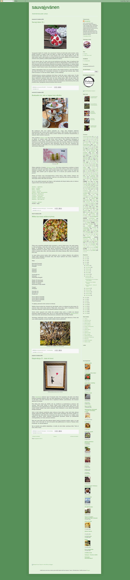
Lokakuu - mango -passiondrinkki (39, 192)
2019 (85, 299)
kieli (92, 169)
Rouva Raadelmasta (89, 549)
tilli (88, 244)
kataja (84, 166)
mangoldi (85, 186)
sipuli (97, 234)
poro (92, 210)
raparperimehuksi (74, 313)
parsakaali (89, 204)
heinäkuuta (87, 274)
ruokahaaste (85, 227)
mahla (96, 184)
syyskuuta (87, 270)
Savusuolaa (87, 402)
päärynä (90, 219)
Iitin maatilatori (87, 325)
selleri (94, 231)
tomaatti (93, 244)
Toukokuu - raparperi (37, 202)
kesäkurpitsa (85, 169)
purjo (84, 216)
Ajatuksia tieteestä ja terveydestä (89, 442)
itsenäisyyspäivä (92, 151)
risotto (96, 222)
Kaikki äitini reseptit (89, 431)
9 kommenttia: (50, 87)
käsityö (84, 176)
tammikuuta (88, 295)
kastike (93, 165)
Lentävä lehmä (87, 329)
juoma (96, 155)
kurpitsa (96, 174)
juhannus (94, 154)
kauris (94, 166)
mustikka (85, 193)
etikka (95, 140)
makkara (89, 185)
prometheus (88, 212)
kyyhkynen (93, 175)
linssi (84, 182)
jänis (92, 158)
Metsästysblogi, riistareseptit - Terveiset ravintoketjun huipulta (91, 410)
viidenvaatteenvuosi (87, 250)
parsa (84, 203)
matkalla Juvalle (43, 137)
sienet (88, 232)
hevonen (86, 147)
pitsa (94, 209)
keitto (84, 167)
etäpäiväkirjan (38, 397)
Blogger (88, 570)
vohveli (84, 251)
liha (94, 181)
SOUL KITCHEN (88, 521)
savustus (96, 230)
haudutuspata (86, 144)
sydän (90, 241)
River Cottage (89, 224)
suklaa (84, 241)
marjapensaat (93, 188)
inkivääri (84, 151)
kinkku (86, 170)
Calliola (85, 318)
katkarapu (89, 166)
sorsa (94, 238)
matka (38, 210)
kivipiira (86, 171)
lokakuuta (87, 269)
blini (93, 139)
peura (93, 206)
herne (92, 145)
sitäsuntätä (87, 237)
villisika (94, 250)
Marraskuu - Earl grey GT (38, 193)
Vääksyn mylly (87, 341)
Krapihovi (86, 328)
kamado (94, 161)
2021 (85, 264)
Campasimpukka (88, 363)
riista (88, 223)
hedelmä (95, 144)
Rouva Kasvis (87, 421)
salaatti (85, 230)
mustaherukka (86, 191)
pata (84, 205)
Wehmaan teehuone (50, 167)
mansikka (91, 186)
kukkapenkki (85, 174)
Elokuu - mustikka (36, 188)
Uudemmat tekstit (36, 436)
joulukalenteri (86, 154)
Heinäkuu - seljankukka (37, 186)
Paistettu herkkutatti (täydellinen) (93, 112)
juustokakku (94, 156)
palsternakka (95, 200)
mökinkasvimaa (40, 352)
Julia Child (91, 155)
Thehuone (86, 338)
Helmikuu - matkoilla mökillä (38, 198)
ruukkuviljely (86, 228)
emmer (91, 140)
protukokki (95, 212)
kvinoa (87, 175)
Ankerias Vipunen (88, 531)
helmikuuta (87, 293)
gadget (96, 141)
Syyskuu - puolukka (36, 191)
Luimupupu (87, 472)
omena (93, 198)
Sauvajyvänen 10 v (38, 22)
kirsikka (96, 170)
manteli (96, 186)
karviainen (87, 165)
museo (94, 190)
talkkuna (87, 242)
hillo (94, 147)
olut (87, 198)
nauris (95, 195)
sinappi (91, 234)
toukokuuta (88, 288)
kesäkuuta (87, 276)
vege (96, 247)
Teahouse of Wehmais (89, 337)
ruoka (89, 226)
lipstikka (89, 182)
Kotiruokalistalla (88, 497)
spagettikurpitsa (86, 239)
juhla (38, 89)
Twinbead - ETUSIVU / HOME (91, 554)
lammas (84, 178)
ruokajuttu (94, 227)
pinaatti (96, 208)
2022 (85, 262)
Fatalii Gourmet (87, 320)
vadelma (85, 247)
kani (90, 162)
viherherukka (94, 248)
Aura (95, 137)
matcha (84, 189)
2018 (85, 301)
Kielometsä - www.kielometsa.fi (89, 557)
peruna (86, 206)
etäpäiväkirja (39, 432)
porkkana (85, 211)
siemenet (84, 232)
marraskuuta (88, 267)
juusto (87, 156)
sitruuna (94, 235)
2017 (85, 302)
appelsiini (85, 137)
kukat (86, 172)
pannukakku (88, 201)
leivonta (95, 180)
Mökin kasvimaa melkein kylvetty (43, 216)
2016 (85, 304)
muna (94, 189)
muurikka (92, 193)
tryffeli (84, 245)
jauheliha (85, 152)
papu (94, 201)
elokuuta (87, 272)
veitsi (88, 248)
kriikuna (96, 171)
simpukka (86, 234)
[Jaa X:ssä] (57, 87)
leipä (88, 179)
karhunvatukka (86, 163)
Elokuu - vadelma (36, 189)
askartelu (90, 137)
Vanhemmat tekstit (74, 436)
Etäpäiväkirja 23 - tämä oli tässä (42, 358)
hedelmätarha (86, 145)
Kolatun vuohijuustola (89, 326)
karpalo (96, 163)
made (91, 184)
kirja (91, 170)
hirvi (84, 148)
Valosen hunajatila (88, 340)
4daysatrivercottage (87, 136)
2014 (85, 308)
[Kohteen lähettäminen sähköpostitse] (55, 87)
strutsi (94, 239)
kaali (86, 159)
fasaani (92, 141)
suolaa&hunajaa (88, 536)
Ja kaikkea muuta (88, 393)
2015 (85, 306)
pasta (94, 204)
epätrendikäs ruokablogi (90, 383)
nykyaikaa (96, 197)
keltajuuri (93, 167)
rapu (84, 222)
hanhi (93, 143)
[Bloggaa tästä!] (56, 87)
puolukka (93, 215)
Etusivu (55, 436)
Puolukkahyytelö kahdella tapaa (93, 97)
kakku (91, 159)
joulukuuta (87, 265)
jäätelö (96, 158)
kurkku (91, 174)
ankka (95, 136)
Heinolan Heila (87, 321)
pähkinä (84, 219)
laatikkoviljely (92, 176)
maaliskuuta (88, 291)
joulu (93, 152)
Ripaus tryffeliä (88, 406)
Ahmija (86, 539)
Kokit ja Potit (87, 469)
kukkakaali (95, 172)
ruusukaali (94, 228)
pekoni (89, 205)
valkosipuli (91, 247)
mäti (93, 194)
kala (97, 159)
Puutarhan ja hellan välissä (90, 373)
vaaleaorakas (94, 245)
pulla (84, 213)
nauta (84, 197)
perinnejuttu (96, 205)
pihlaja (84, 208)
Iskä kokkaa (87, 475)
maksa (94, 185)
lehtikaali (96, 178)
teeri (96, 242)
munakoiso (85, 190)
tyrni (89, 245)
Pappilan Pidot (87, 332)
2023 (85, 260)
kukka (89, 172)
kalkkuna (87, 161)
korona (91, 171)
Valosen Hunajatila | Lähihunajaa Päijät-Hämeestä (91, 517)
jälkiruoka (85, 158)
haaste (87, 143)
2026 (85, 257)
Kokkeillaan (87, 446)
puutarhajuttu (91, 218)
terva (84, 244)
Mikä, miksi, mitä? (88, 55)
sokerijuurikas (85, 238)
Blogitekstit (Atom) (38, 438)
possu (96, 211)
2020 (85, 297)
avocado (84, 139)
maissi (84, 185)
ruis (97, 224)
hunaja (89, 148)
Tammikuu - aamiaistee (37, 196)
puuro (88, 216)
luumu (95, 183)
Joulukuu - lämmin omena (37, 195)
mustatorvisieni (94, 191)
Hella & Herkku (87, 323)
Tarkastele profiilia (87, 36)
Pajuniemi (86, 331)
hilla (90, 147)
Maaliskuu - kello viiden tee (38, 199)
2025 (85, 258)
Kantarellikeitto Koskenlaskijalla (93, 104)
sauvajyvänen (45, 7)
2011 (85, 313)
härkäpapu (96, 148)
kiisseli (96, 169)
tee (40, 210)
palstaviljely (86, 200)
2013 (85, 309)
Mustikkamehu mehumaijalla (93, 126)
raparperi (94, 221)
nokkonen (90, 197)
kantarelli (94, 162)
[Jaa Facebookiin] (59, 87)
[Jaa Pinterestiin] (60, 87)
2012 (85, 311)
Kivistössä (87, 466)
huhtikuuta (87, 290)
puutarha (95, 217)
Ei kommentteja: (50, 208)
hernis (97, 145)
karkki (92, 163)
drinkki (87, 140)
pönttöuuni (87, 221)
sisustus (88, 235)
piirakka (90, 208)
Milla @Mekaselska (89, 506)
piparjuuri (87, 209)
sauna (91, 230)
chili (97, 139)
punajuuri (85, 215)
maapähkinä (85, 184)
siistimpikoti (95, 232)
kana (84, 162)
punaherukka (92, 213)
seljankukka (87, 231)
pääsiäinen (96, 219)
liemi (89, 181)
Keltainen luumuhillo (92, 119)
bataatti (89, 139)
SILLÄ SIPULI (88, 456)
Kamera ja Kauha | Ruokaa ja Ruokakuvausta (91, 486)
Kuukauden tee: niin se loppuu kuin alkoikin (47, 95)
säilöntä (96, 241)
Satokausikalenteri (88, 335)
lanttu (90, 178)
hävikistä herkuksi (90, 150)
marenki (86, 188)
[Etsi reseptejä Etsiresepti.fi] (89, 90)
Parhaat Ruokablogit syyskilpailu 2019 (90, 202)
